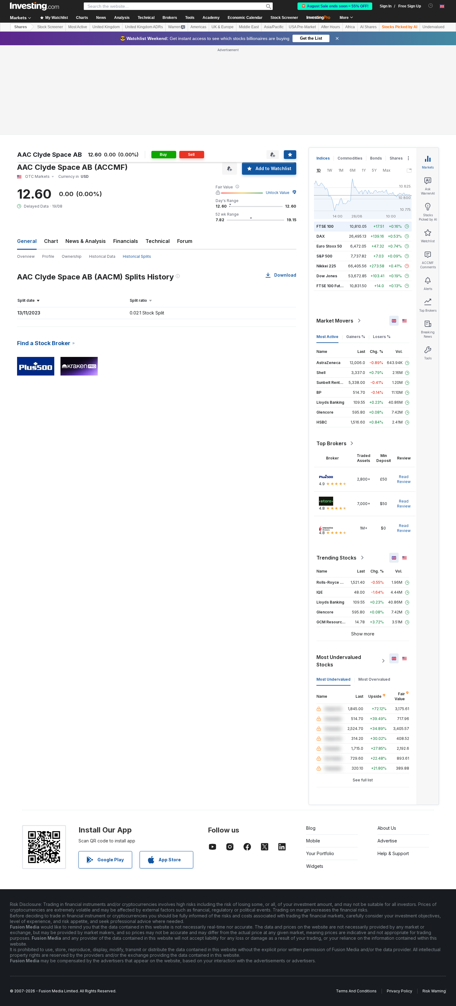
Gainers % (355, 336)
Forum (184, 241)
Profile (48, 256)
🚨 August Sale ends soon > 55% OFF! (335, 6)
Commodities (350, 158)
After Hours (330, 27)
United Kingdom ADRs (144, 27)
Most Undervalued (333, 679)
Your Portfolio (320, 853)
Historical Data (102, 256)
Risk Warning (434, 991)
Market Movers (334, 321)
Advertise (387, 840)
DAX (320, 236)
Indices (323, 158)
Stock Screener (284, 17)
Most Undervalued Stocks (338, 661)
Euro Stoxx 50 (329, 246)
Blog (310, 828)
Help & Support (393, 853)
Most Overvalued (374, 679)
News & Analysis (85, 241)
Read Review (404, 479)
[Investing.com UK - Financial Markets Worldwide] (34, 6)
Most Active (77, 27)
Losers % (382, 336)
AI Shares (368, 27)
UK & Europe (223, 27)
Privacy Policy (399, 991)
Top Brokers (331, 443)
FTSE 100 (324, 226)
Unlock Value (277, 192)
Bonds (376, 158)
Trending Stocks (336, 558)
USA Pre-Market (302, 27)
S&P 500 (324, 256)
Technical (157, 241)
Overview (26, 256)
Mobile (313, 840)
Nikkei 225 (326, 266)
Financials (125, 241)
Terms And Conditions (356, 991)
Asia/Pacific (274, 27)
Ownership (72, 256)
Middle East (249, 27)
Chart (51, 241)
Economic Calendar (245, 17)
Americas (198, 27)
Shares (20, 27)
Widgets (314, 866)
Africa (350, 27)
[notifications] (430, 6)
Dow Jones (326, 276)
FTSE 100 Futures (332, 285)
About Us (387, 828)
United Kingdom (106, 27)
